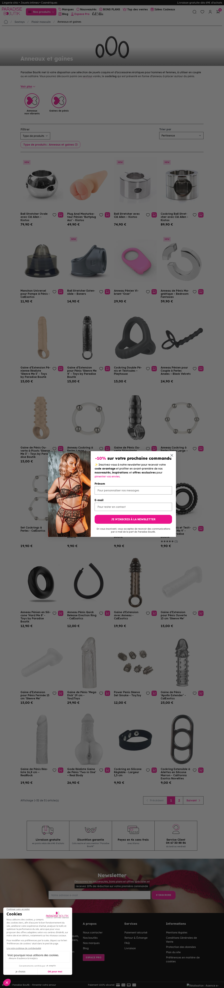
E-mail (99, 500)
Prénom (100, 483)
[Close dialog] (172, 455)
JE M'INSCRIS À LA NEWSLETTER (133, 519)
